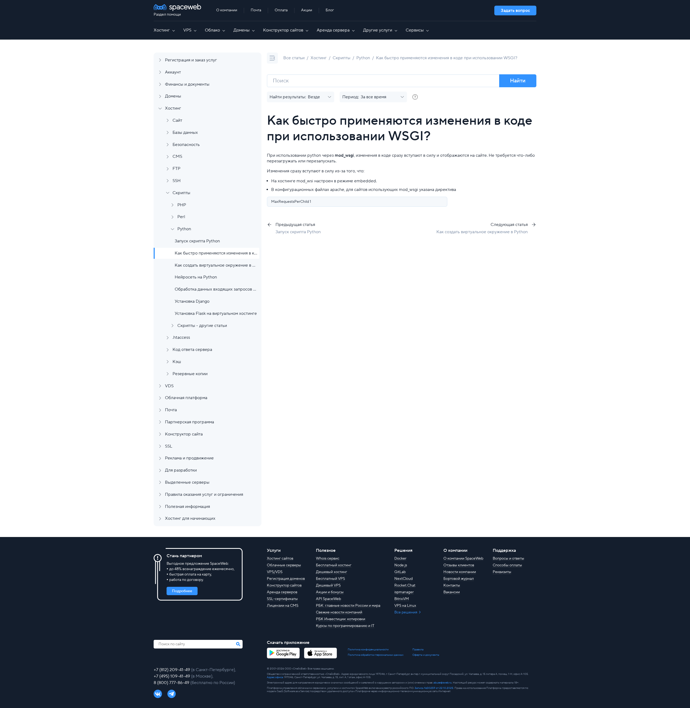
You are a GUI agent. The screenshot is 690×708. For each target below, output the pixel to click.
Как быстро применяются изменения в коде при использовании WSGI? (216, 253)
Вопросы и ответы (508, 558)
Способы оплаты (507, 565)
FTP (176, 168)
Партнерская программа (189, 422)
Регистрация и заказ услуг (191, 60)
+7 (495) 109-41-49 (172, 676)
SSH (176, 180)
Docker (400, 558)
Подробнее (182, 591)
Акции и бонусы (330, 592)
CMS (177, 156)
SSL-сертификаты (282, 599)
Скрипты (181, 193)
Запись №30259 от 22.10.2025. (434, 688)
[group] (415, 97)
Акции (306, 10)
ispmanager (404, 592)
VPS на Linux (405, 605)
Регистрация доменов (286, 578)
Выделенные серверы (187, 482)
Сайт (177, 120)
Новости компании (459, 572)
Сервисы (415, 30)
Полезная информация (187, 506)
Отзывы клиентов (458, 565)
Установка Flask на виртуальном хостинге (216, 313)
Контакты (451, 585)
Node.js (400, 565)
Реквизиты (502, 572)
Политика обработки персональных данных (375, 655)
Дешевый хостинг (331, 572)
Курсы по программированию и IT (345, 625)
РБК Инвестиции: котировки (340, 619)
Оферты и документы (425, 655)
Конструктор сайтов (283, 30)
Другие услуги (377, 30)
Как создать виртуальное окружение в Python (216, 265)
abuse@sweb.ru (442, 682)
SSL (168, 446)
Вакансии (451, 592)
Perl (181, 216)
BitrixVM (401, 599)
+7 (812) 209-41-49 (172, 669)
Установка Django (192, 301)
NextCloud (403, 578)
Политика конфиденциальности (368, 649)
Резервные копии (190, 373)
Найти (518, 80)
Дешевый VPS (328, 585)
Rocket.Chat (404, 585)
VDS (169, 386)
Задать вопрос (515, 10)
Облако (212, 30)
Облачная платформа (186, 397)
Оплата (281, 10)
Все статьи (294, 58)
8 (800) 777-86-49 (172, 682)
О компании (226, 10)
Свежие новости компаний (339, 612)
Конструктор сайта (184, 434)
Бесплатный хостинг (333, 565)
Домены (241, 30)
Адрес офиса (275, 677)
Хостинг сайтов (280, 558)
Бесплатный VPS (330, 578)
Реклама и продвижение (189, 458)
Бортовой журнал (458, 578)
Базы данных (185, 132)
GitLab (400, 572)
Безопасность (186, 144)
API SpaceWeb (328, 599)
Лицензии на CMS (282, 605)
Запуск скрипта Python (197, 241)
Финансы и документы (187, 84)
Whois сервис (327, 558)
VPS (187, 30)
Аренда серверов (282, 592)
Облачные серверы (284, 565)
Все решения (406, 612)
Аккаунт (173, 72)
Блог (330, 10)
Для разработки (181, 470)
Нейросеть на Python (196, 277)
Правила (417, 649)
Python (184, 229)
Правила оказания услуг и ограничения (204, 494)
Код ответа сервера (192, 349)
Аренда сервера (333, 30)
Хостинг (162, 30)
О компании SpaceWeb (463, 558)
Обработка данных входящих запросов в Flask (216, 289)
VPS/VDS (274, 572)
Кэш (176, 361)
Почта (256, 10)
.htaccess (181, 337)
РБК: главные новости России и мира (348, 605)
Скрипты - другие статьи (202, 325)
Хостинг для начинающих (190, 518)
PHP (181, 205)
